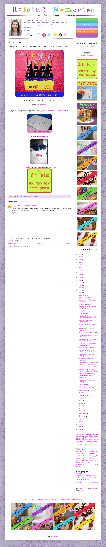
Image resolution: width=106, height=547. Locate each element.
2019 (79, 272)
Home (40, 243)
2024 (79, 259)
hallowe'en (87, 458)
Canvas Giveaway (84, 384)
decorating (80, 437)
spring (88, 462)
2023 (79, 262)
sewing (78, 444)
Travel (87, 24)
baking (88, 434)
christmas (23, 196)
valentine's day (92, 464)
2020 (79, 270)
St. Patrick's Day (91, 451)
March (81, 411)
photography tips (83, 482)
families (88, 476)
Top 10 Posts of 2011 (85, 297)
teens (82, 484)
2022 (79, 265)
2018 (79, 275)
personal (80, 438)
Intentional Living (87, 31)
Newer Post (11, 243)
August (81, 398)
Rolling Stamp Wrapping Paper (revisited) (86, 374)
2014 (79, 285)
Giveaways (62, 499)
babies (78, 474)
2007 (79, 427)
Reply (13, 213)
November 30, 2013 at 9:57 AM (27, 206)
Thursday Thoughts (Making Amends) (87, 300)
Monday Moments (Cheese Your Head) (87, 307)
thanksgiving (80, 464)
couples (78, 476)
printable (88, 439)
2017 (79, 277)
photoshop (95, 482)
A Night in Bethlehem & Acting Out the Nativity (88, 336)
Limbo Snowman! (84, 304)
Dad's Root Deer (84, 313)
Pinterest (42, 105)
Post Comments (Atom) (23, 247)
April (81, 408)
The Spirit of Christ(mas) (86, 348)
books (95, 434)
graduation (78, 458)
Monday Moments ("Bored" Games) (87, 325)
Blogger (56, 536)
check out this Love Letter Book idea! (55, 111)
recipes (95, 439)
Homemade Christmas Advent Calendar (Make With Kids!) (88, 316)
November (82, 390)
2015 (79, 283)
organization (93, 437)
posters (78, 484)
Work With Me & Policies (74, 499)
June (80, 403)
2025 (79, 257)
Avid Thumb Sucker (85, 378)
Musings (86, 34)
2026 (79, 254)
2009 (79, 422)
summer (95, 462)
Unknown (15, 206)
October (82, 393)
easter (78, 456)
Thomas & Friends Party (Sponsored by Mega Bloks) (88, 370)
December (82, 295)
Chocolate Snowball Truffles (87, 367)
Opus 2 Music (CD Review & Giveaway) (87, 344)
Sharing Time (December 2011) (87, 329)
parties (83, 460)
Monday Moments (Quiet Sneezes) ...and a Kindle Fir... (88, 351)
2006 (79, 429)
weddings (88, 484)
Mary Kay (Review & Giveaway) (88, 332)
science (95, 442)
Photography (86, 27)
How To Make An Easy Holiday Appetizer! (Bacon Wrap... (88, 363)
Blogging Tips (80, 435)
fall (83, 456)
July (80, 400)
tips (82, 444)
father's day (89, 456)
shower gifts (80, 462)
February (82, 413)
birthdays (79, 454)
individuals (94, 476)
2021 (79, 267)
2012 (79, 290)
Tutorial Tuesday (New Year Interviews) (87, 321)
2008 (79, 424)
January (81, 416)
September (83, 395)
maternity (78, 477)
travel (86, 444)
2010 (79, 419)
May (80, 406)
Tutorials (86, 22)
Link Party (55, 499)
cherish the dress (87, 474)
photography (82, 479)
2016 (79, 280)
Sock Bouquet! (43, 136)
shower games (93, 460)
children (95, 474)
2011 (79, 293)
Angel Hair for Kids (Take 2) (87, 387)
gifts (86, 437)
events (83, 475)
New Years (79, 451)
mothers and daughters (90, 477)
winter (78, 466)
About (86, 20)
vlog (91, 444)
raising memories (32, 196)
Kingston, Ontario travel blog (86, 488)
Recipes (86, 29)
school (89, 442)
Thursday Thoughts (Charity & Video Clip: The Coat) (88, 340)
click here (28, 167)
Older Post (67, 243)
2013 (79, 288)
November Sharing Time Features (86, 359)
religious (80, 441)
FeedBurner (90, 55)
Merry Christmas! (84, 311)
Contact (86, 36)
